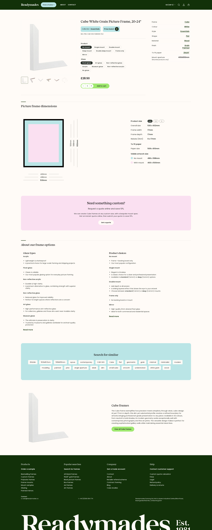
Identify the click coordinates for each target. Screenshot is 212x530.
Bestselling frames (28, 474)
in (161, 121)
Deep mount (87, 51)
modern (177, 362)
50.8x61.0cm (46, 362)
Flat (187, 36)
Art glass (98, 63)
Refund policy (155, 482)
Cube (187, 22)
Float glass (86, 63)
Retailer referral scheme (117, 479)
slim (102, 368)
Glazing (24, 488)
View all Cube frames (122, 429)
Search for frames (72, 469)
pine (67, 368)
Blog (108, 485)
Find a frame (48, 5)
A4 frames (68, 485)
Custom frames (27, 477)
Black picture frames (72, 479)
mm (149, 121)
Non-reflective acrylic (115, 67)
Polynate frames (28, 479)
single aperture (80, 368)
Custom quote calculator (160, 474)
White (186, 27)
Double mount (114, 47)
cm (156, 121)
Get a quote (106, 222)
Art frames (68, 488)
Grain (187, 45)
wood (166, 368)
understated (140, 368)
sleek (94, 368)
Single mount (99, 47)
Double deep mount (103, 51)
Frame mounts (27, 482)
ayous (72, 362)
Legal (152, 479)
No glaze (85, 70)
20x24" (186, 52)
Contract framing (114, 482)
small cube (113, 368)
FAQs (152, 477)
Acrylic (85, 67)
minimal (153, 362)
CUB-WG (100, 362)
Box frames (68, 482)
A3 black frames (70, 474)
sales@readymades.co (30, 499)
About (63, 5)
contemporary (86, 362)
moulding (45, 368)
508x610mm (60, 362)
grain (143, 362)
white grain (154, 368)
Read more (28, 330)
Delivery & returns (157, 485)
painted (57, 368)
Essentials (95, 29)
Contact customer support (162, 469)
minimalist (165, 362)
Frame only (119, 51)
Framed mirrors (27, 490)
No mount (86, 47)
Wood (186, 41)
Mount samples (27, 485)
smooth (126, 368)
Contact (72, 5)
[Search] (178, 4)
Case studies (112, 488)
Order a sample (28, 469)
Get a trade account (116, 469)
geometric (131, 362)
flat (120, 362)
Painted (185, 48)
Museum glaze (97, 67)
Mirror (84, 55)
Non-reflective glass (114, 63)
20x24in (33, 362)
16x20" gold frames (71, 477)
